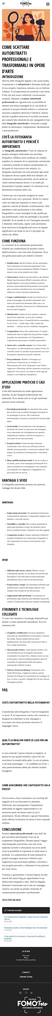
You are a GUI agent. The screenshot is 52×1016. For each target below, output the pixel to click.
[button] (3, 3)
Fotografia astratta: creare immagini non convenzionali (25, 928)
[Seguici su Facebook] (20, 993)
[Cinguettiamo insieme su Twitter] (31, 993)
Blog (26, 958)
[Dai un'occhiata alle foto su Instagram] (26, 993)
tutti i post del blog (11, 899)
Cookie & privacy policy (26, 960)
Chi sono (26, 955)
